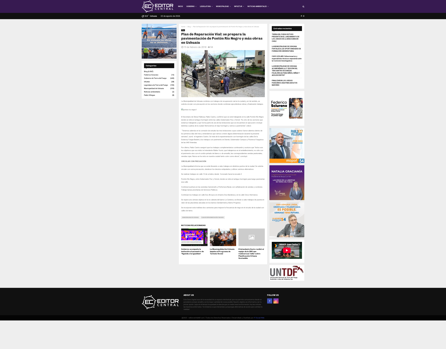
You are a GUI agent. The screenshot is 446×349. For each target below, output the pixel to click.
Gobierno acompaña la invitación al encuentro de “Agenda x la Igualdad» (192, 251)
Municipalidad (222, 6)
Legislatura (205, 6)
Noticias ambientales (257, 6)
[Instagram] (276, 301)
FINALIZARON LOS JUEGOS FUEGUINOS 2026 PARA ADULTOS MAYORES (284, 83)
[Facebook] (269, 301)
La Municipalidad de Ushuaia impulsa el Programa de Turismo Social (222, 251)
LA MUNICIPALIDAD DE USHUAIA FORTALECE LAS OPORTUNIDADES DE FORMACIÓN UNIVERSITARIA (286, 48)
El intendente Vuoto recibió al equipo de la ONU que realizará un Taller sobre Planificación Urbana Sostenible (251, 253)
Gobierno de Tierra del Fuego (155, 78)
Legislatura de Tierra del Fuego (156, 85)
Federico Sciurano (151, 75)
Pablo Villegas (149, 95)
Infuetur (238, 6)
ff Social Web (259, 318)
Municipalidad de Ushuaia (190, 217)
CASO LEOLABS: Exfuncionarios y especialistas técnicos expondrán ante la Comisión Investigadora (287, 58)
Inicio (180, 6)
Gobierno (190, 6)
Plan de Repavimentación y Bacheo (213, 217)
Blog (183, 30)
